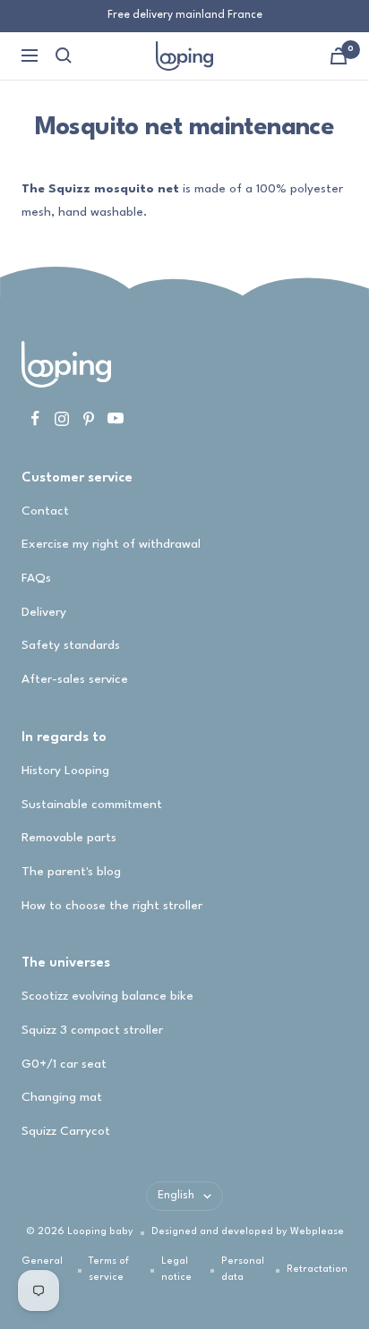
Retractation (317, 1269)
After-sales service (74, 679)
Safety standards (70, 645)
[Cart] (339, 55)
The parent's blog (71, 871)
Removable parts (68, 837)
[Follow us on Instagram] (61, 418)
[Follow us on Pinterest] (88, 418)
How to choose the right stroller (111, 905)
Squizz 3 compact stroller (92, 1030)
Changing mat (61, 1097)
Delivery (43, 612)
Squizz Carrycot (65, 1131)
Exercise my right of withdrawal (111, 544)
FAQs (36, 578)
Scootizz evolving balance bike (107, 996)
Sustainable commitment (91, 804)
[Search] (64, 55)
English (176, 1195)
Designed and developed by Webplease (247, 1232)
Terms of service (109, 1269)
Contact (45, 511)
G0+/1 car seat (64, 1064)
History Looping (65, 770)
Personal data (242, 1269)
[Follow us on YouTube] (115, 418)
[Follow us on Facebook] (34, 418)
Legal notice (176, 1269)
